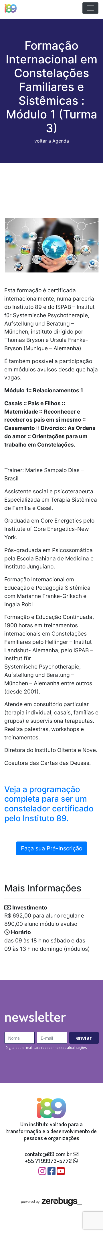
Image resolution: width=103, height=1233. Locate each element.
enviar (84, 1037)
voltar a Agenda (51, 141)
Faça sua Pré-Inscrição (51, 848)
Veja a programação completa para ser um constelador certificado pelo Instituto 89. (49, 803)
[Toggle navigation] (90, 8)
